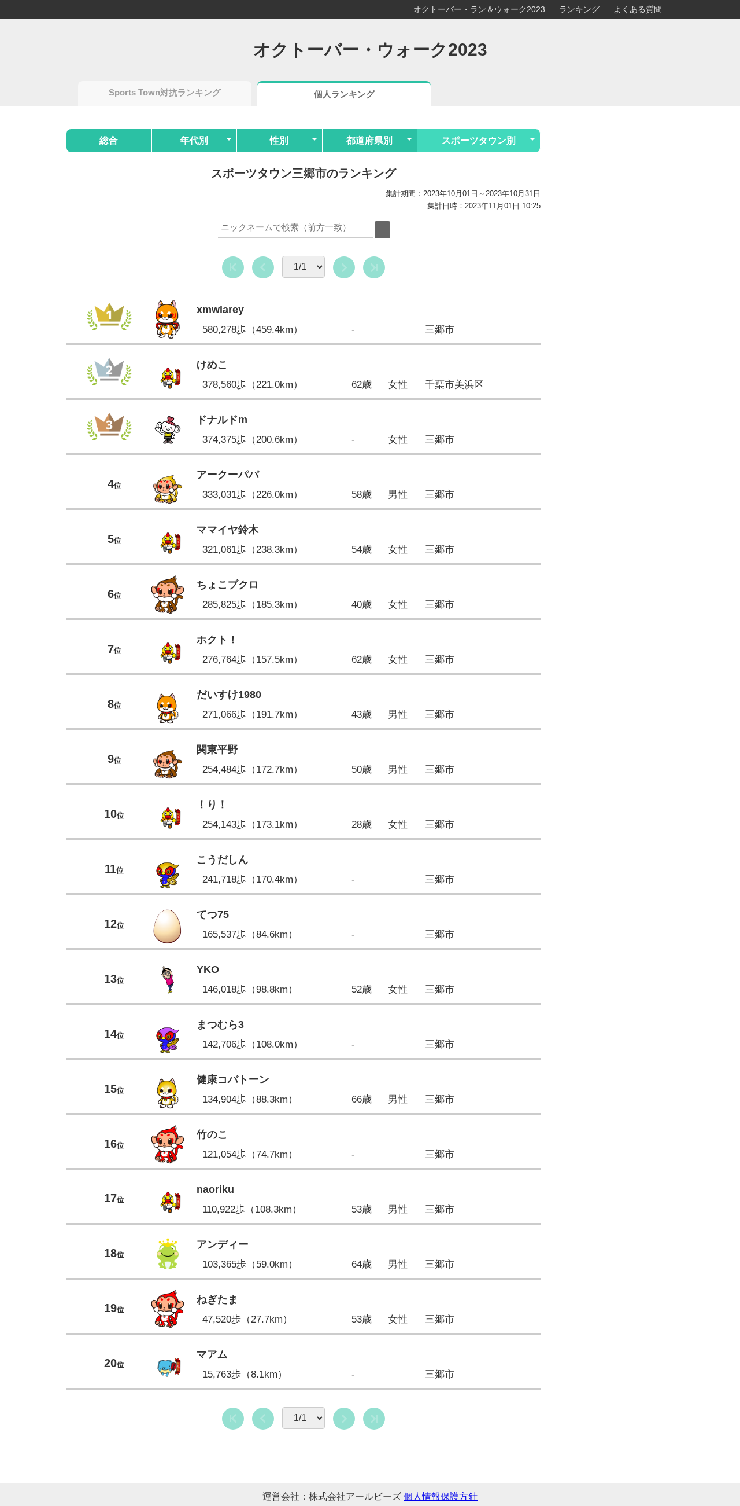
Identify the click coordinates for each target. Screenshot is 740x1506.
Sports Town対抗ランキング (165, 92)
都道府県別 (369, 140)
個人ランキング (344, 94)
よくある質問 (637, 9)
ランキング (579, 9)
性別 (279, 140)
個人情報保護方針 (441, 1496)
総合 (108, 140)
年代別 (194, 140)
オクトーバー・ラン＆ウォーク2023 (479, 9)
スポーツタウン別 (479, 140)
